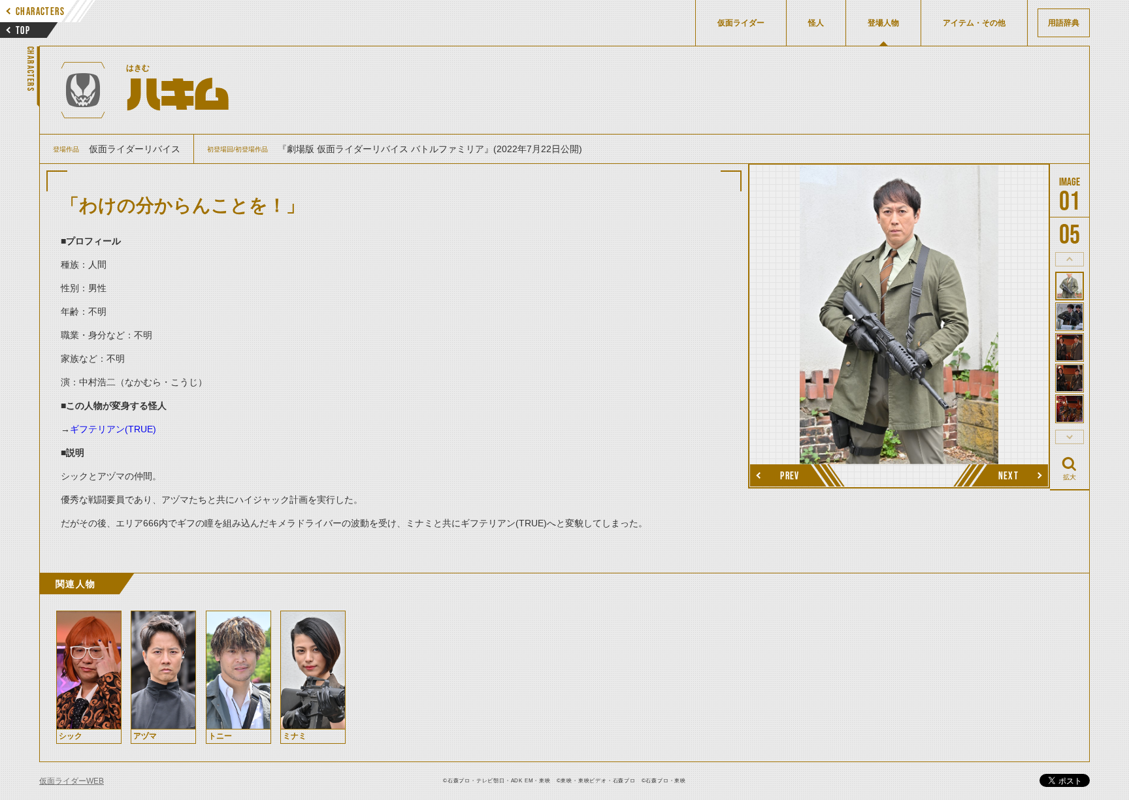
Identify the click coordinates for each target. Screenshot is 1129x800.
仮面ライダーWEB (71, 781)
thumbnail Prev (1069, 259)
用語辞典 (1063, 22)
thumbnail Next (1069, 437)
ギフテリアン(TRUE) (113, 429)
